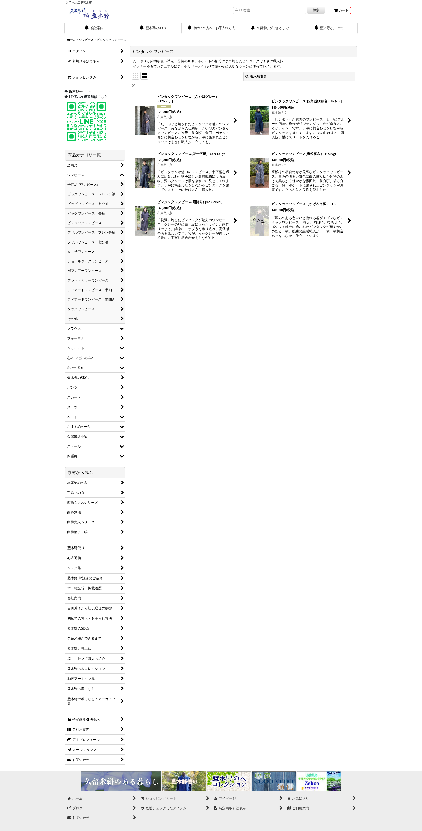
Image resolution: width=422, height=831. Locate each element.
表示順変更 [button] (258, 76)
